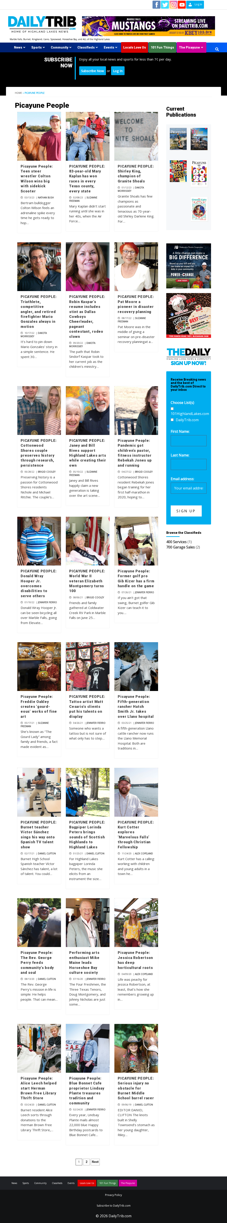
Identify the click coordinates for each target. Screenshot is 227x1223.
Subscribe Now (92, 70)
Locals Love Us (134, 47)
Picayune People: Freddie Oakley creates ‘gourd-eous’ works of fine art (39, 707)
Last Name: (180, 455)
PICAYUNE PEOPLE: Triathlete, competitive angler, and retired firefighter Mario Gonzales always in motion (39, 312)
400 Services (176, 541)
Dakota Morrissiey (131, 189)
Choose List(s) (182, 402)
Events (109, 47)
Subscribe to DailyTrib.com (114, 1205)
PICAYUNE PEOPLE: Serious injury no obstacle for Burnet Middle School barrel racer (136, 1088)
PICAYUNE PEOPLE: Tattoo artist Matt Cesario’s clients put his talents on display (87, 707)
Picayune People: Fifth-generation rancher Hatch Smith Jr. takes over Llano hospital (136, 707)
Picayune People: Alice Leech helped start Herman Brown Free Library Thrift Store (39, 1088)
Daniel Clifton (47, 853)
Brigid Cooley (46, 471)
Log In (118, 70)
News (18, 47)
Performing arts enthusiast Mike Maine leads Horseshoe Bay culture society (84, 963)
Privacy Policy (113, 1195)
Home (18, 92)
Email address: (182, 478)
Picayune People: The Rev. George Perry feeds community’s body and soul (37, 963)
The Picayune (189, 47)
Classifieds (86, 47)
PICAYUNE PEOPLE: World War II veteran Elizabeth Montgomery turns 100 (87, 581)
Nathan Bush (46, 197)
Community (59, 47)
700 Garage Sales (180, 547)
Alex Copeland (144, 853)
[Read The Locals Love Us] (178, 171)
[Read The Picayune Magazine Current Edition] (178, 139)
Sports (36, 47)
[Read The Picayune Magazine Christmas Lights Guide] (199, 209)
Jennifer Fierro (47, 602)
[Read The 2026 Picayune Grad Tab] (199, 173)
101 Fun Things (162, 47)
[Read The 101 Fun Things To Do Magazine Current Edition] (199, 139)
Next (95, 1162)
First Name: (180, 431)
